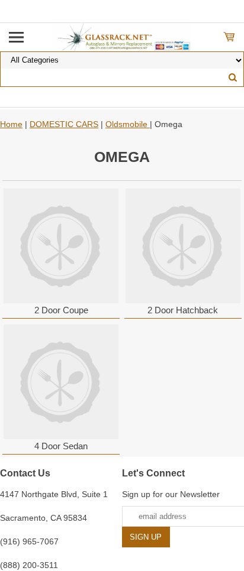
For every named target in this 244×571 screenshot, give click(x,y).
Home (11, 124)
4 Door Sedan (61, 446)
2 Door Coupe (61, 310)
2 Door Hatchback (182, 310)
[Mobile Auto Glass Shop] (122, 36)
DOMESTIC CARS (64, 124)
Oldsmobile (127, 124)
